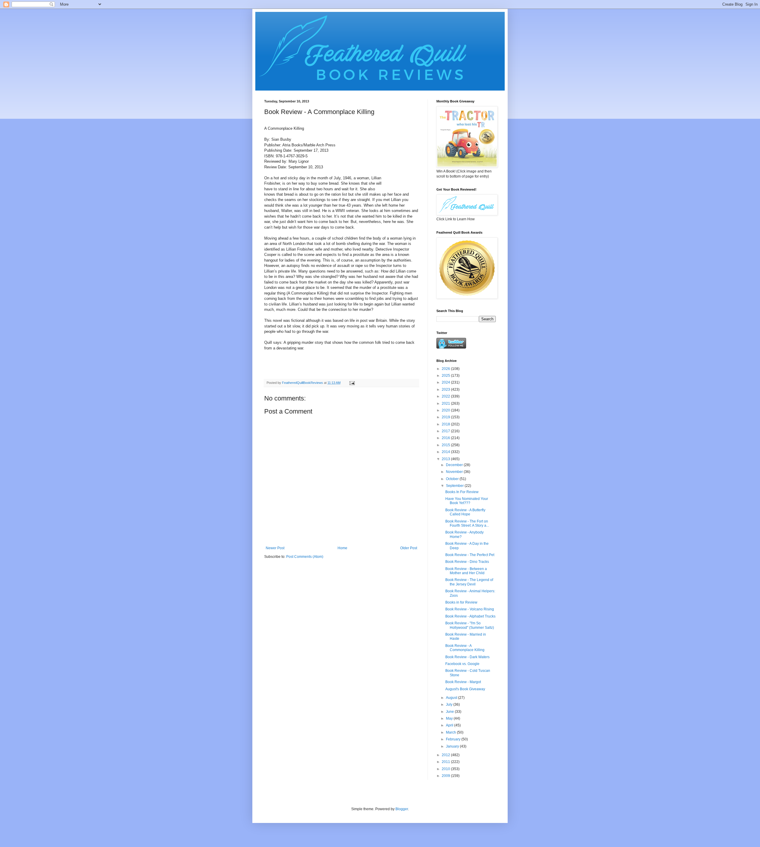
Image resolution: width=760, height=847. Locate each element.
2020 (446, 410)
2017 (446, 431)
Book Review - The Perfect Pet (469, 555)
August (452, 698)
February (453, 739)
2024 (446, 382)
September (455, 486)
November (455, 472)
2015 (446, 445)
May (450, 718)
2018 (446, 424)
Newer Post (275, 548)
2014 (446, 452)
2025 (446, 375)
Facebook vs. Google (462, 664)
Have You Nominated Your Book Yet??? (466, 501)
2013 (446, 459)
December (455, 465)
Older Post (408, 548)
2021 (446, 403)
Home (342, 548)
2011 (446, 762)
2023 (446, 389)
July (449, 704)
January (453, 746)
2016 (446, 438)
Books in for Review (461, 602)
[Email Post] (352, 382)
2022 (446, 396)
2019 (446, 417)
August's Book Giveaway (465, 689)
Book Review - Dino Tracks (467, 562)
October (453, 479)
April (450, 725)
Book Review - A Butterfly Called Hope (465, 512)
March (451, 732)
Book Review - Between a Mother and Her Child (466, 571)
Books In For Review (462, 492)
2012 (446, 755)
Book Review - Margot (463, 682)
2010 (446, 769)
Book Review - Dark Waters (467, 657)
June (450, 712)
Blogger (401, 809)
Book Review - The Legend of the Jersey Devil (469, 582)
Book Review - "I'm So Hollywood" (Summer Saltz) (469, 625)
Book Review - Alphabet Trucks (470, 616)
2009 (446, 776)
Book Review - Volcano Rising (469, 609)
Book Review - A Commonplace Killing (464, 648)
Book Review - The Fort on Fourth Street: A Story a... (467, 523)
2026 (446, 369)
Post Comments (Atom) (304, 557)
